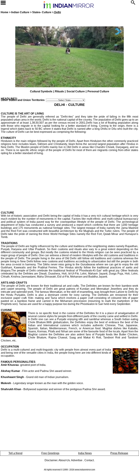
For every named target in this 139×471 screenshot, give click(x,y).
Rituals (59, 91)
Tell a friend (15, 453)
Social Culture (76, 91)
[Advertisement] (69, 178)
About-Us (64, 460)
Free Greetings (50, 453)
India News (85, 453)
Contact (89, 460)
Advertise (77, 460)
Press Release (119, 453)
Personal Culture (98, 91)
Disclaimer (51, 460)
